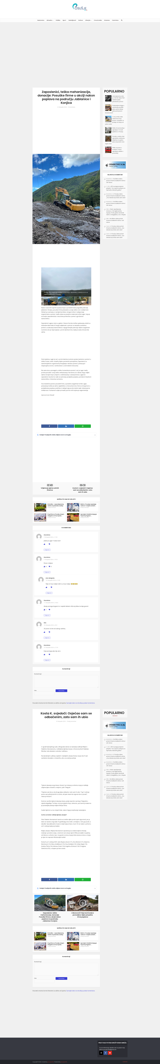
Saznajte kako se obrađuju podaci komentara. (80, 703)
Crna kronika (98, 20)
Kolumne (107, 20)
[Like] (44, 544)
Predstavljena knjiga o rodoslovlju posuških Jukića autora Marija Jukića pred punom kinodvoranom (114, 109)
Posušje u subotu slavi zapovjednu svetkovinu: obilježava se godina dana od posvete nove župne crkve (115, 140)
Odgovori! (47, 549)
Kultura (80, 20)
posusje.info (51, 1062)
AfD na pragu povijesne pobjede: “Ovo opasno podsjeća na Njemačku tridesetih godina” (115, 188)
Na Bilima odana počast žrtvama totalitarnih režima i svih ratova (115, 180)
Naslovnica (40, 20)
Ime (35, 690)
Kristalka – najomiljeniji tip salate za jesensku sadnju (56, 505)
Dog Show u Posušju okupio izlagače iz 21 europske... (56, 515)
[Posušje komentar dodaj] (115, 165)
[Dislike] (49, 544)
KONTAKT (125, 1061)
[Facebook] (106, 1053)
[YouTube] (110, 1053)
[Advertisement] (50, 55)
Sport (64, 20)
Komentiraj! (37, 674)
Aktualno (49, 20)
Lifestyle (87, 20)
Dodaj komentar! (52, 507)
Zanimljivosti (72, 20)
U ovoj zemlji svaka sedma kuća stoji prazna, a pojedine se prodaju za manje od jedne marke (114, 120)
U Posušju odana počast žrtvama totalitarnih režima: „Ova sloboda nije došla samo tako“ (116, 195)
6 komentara (71, 107)
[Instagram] (101, 1053)
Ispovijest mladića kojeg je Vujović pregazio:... (88, 515)
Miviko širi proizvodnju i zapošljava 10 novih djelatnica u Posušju (118, 129)
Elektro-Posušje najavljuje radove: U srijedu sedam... (88, 505)
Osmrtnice (115, 20)
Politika (58, 20)
